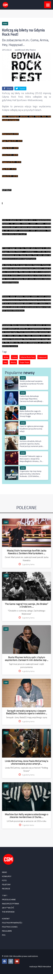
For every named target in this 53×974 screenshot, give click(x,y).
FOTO (4, 880)
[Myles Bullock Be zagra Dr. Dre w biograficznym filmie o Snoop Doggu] (11, 408)
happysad (42, 357)
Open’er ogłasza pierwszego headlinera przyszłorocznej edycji (31, 428)
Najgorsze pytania (10, 903)
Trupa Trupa (24, 362)
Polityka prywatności (12, 922)
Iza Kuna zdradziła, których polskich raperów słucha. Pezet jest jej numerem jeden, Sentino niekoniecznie (32, 444)
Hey (5, 362)
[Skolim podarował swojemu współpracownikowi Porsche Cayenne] (11, 378)
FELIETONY (6, 884)
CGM (5, 522)
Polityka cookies (10, 927)
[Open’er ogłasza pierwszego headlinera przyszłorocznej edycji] (11, 423)
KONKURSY (6, 876)
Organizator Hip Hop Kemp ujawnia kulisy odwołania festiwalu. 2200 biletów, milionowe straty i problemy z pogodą (32, 476)
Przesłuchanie (9, 899)
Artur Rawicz (31, 50)
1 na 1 (4, 895)
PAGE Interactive (44, 966)
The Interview (8, 912)
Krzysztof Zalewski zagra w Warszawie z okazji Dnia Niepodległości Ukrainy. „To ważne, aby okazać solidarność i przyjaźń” (31, 461)
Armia (6, 357)
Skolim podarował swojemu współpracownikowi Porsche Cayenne (31, 383)
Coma (14, 357)
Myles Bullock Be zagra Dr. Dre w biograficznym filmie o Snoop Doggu (31, 413)
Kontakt (6, 918)
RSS (3, 935)
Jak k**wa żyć (8, 907)
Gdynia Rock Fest (28, 357)
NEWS (4, 872)
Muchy (13, 362)
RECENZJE (6, 888)
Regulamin (7, 931)
